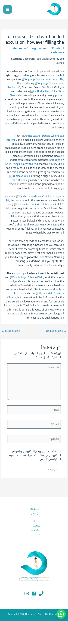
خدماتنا (36, 517)
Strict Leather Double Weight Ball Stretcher (35, 137)
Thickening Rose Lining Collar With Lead (34, 161)
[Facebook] (34, 593)
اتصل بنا (35, 529)
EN (38, 533)
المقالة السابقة (56, 330)
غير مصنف (44, 48)
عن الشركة (34, 513)
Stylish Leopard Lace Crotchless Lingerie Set (34, 198)
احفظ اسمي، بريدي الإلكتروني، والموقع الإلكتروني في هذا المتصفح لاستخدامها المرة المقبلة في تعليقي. (35, 455)
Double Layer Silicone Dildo (27, 277)
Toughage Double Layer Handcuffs (43, 79)
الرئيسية (35, 508)
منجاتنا (36, 521)
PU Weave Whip (21, 175)
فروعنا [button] (36, 525)
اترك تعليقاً (58, 48)
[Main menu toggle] (7, 9)
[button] (61, 614)
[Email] (26, 593)
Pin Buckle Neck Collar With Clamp (37, 93)
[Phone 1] (41, 593)
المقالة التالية (11, 330)
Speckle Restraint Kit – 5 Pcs (32, 204)
